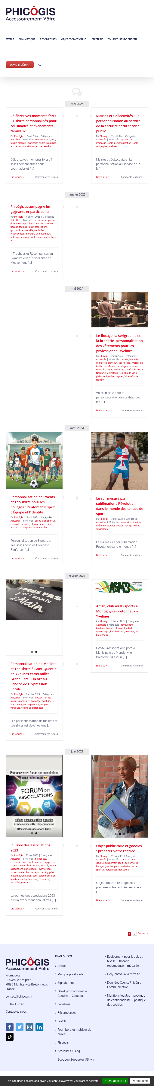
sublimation (102, 529)
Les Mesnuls (110, 366)
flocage (22, 143)
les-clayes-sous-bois (128, 366)
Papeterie (64, 1004)
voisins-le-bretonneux (32, 707)
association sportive (45, 220)
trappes (119, 376)
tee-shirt (47, 146)
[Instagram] (29, 1027)
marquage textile (104, 143)
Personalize (140, 1080)
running (25, 237)
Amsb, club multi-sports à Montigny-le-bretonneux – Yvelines (117, 611)
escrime (49, 223)
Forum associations (37, 226)
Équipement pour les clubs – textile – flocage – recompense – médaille (126, 961)
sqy (37, 704)
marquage (36, 701)
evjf (53, 139)
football (23, 226)
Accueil (62, 966)
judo (122, 631)
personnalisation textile (30, 146)
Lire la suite (16, 177)
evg (48, 139)
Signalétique (66, 983)
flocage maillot (132, 525)
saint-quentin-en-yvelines (43, 237)
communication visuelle (22, 862)
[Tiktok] (10, 1037)
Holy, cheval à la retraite (123, 974)
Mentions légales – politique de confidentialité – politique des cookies (126, 1000)
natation (27, 875)
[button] (39, 64)
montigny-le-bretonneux (38, 233)
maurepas (118, 369)
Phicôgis (18, 136)
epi (122, 139)
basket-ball (40, 858)
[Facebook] (10, 1027)
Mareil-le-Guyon (104, 369)
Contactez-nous (16, 1011)
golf (26, 868)
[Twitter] (19, 1027)
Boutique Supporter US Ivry (75, 1059)
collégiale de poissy (20, 524)
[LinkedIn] (39, 1027)
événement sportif (105, 525)
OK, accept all (116, 1080)
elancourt (112, 362)
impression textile (36, 143)
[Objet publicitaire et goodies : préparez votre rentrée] (119, 796)
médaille (29, 230)
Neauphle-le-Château (107, 373)
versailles (15, 707)
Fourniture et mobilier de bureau (74, 1032)
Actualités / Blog (68, 1051)
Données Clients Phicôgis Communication (124, 985)
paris (35, 875)
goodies (33, 868)
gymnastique (17, 230)
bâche (130, 624)
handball (114, 631)
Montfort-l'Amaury (134, 369)
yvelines (113, 146)
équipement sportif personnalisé (27, 223)
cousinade (40, 139)
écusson (110, 628)
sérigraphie (102, 146)
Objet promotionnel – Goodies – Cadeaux (72, 993)
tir (12, 240)
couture (39, 862)
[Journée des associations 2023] (34, 796)
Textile (62, 1021)
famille (14, 143)
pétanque (15, 237)
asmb (123, 624)
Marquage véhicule (70, 974)
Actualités (15, 139)
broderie (133, 359)
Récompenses (66, 1012)
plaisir (99, 376)
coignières (101, 362)
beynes (124, 359)
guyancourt (23, 701)
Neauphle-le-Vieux (128, 373)
